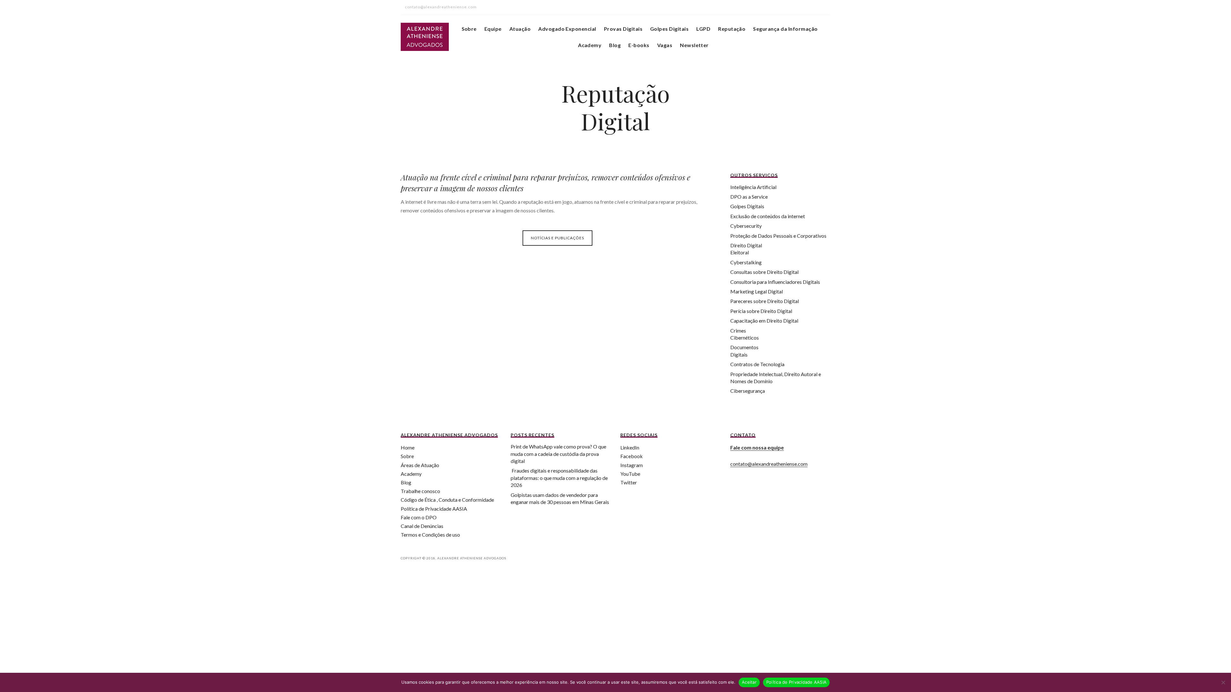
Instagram (631, 465)
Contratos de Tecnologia (757, 364)
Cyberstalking (746, 262)
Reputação (731, 29)
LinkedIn (629, 447)
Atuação (520, 29)
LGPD (703, 29)
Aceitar (749, 682)
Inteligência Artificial (753, 187)
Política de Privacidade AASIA (434, 509)
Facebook (631, 456)
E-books (638, 45)
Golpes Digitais (669, 29)
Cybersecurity (746, 226)
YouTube (630, 474)
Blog (615, 45)
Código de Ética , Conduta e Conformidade (447, 500)
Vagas (664, 45)
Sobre (469, 29)
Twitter (628, 482)
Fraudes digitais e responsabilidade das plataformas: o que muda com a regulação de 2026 (559, 477)
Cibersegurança (747, 391)
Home (408, 447)
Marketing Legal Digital (756, 291)
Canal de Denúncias (422, 526)
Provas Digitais (623, 29)
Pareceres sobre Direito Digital (764, 301)
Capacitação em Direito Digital (764, 320)
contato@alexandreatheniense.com (769, 464)
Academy (589, 45)
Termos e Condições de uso (430, 534)
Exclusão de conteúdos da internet (767, 216)
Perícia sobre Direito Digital (761, 311)
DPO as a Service (749, 197)
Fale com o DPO (419, 517)
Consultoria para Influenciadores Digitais (775, 282)
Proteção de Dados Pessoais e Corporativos (778, 236)
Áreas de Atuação (420, 465)
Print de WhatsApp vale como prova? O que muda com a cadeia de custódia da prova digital (558, 453)
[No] (1223, 682)
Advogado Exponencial (567, 29)
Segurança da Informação (785, 29)
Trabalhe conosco (420, 491)
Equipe (493, 29)
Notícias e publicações (557, 237)
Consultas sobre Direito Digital (764, 272)
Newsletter (694, 45)
